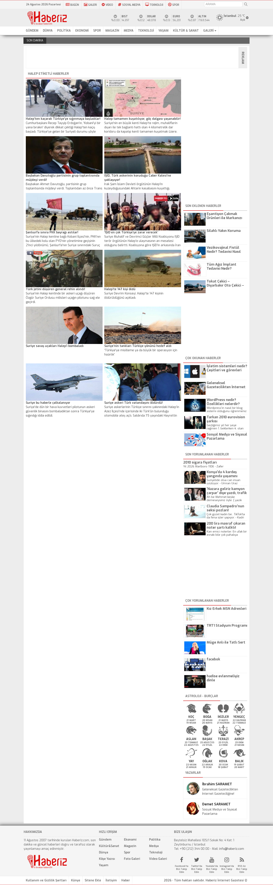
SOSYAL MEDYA (131, 5)
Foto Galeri (132, 859)
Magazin (130, 846)
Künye (75, 880)
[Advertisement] (137, 57)
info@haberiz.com (231, 849)
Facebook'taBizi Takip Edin (181, 869)
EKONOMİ (82, 31)
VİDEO (109, 5)
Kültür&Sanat (109, 846)
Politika (154, 840)
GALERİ (92, 5)
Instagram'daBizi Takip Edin (227, 869)
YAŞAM (163, 31)
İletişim (111, 880)
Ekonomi (130, 840)
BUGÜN (74, 5)
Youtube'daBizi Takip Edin (212, 869)
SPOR (175, 5)
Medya (154, 846)
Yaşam (103, 865)
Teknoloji (156, 852)
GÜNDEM (32, 31)
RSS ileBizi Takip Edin (241, 869)
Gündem (105, 840)
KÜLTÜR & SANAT (186, 31)
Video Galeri (158, 859)
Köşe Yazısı (107, 859)
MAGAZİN (112, 31)
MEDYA (129, 31)
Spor (127, 852)
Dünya (103, 852)
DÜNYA (48, 31)
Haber (125, 880)
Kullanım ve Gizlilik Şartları (46, 880)
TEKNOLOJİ (156, 5)
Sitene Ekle (93, 880)
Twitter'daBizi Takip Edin (196, 869)
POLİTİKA (64, 31)
